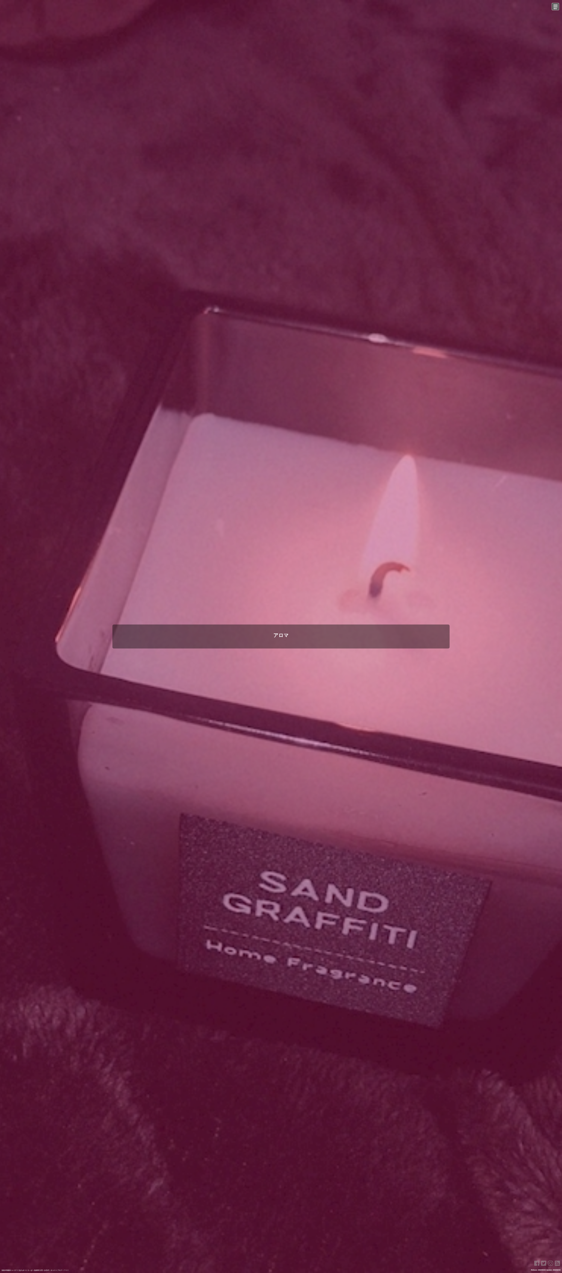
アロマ (281, 635)
